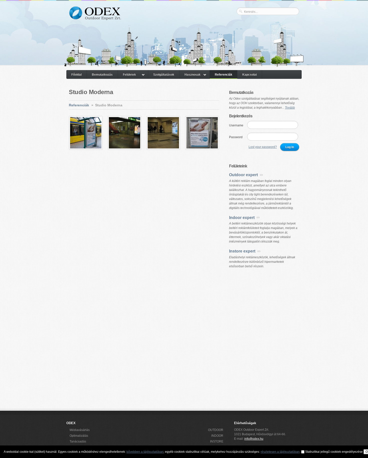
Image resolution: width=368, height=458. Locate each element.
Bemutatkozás (102, 74)
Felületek (129, 74)
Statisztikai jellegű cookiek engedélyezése (334, 451)
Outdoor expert (243, 175)
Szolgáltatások (163, 74)
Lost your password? (263, 147)
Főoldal (76, 74)
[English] (294, 20)
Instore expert (242, 251)
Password (236, 137)
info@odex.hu (253, 438)
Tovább (290, 107)
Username (236, 125)
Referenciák (223, 74)
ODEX (95, 17)
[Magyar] (287, 20)
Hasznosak (193, 74)
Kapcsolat (249, 74)
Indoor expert (242, 217)
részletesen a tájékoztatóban (280, 451)
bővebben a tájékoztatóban (144, 451)
